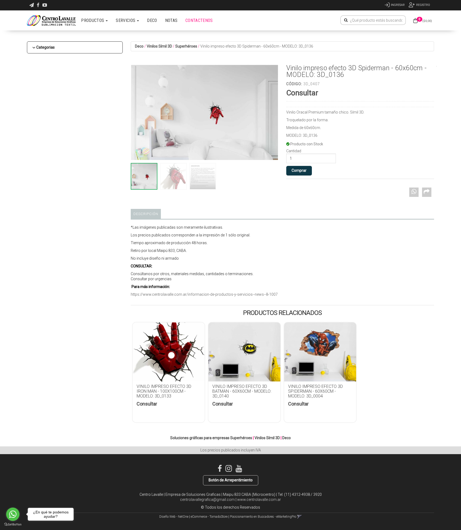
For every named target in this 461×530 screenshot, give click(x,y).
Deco (139, 46)
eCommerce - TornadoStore (209, 517)
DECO (152, 20)
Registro (423, 5)
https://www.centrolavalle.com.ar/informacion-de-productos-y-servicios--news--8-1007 (204, 294)
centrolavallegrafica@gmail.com (207, 499)
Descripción (145, 214)
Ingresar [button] (398, 5)
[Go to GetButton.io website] (12, 524)
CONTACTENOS (199, 20)
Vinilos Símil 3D (159, 46)
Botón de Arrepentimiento (231, 480)
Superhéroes (186, 46)
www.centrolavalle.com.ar (259, 499)
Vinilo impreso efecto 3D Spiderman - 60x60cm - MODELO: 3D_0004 (315, 391)
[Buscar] (346, 20)
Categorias (45, 47)
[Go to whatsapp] (12, 514)
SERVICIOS (126, 20)
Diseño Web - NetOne (173, 517)
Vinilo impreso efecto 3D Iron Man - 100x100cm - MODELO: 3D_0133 (164, 391)
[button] (31, 5)
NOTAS (171, 20)
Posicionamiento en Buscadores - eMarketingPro (263, 517)
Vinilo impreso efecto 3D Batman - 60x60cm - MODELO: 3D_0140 (241, 391)
